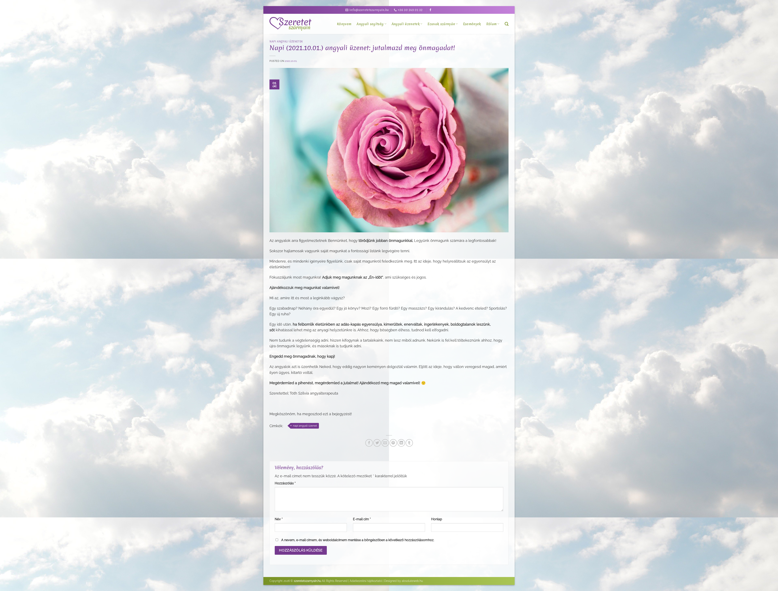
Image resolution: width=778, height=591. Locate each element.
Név (279, 519)
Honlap (436, 519)
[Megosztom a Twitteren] (377, 442)
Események (472, 24)
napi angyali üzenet (305, 425)
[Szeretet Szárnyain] (291, 24)
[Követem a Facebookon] (430, 10)
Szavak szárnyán (441, 24)
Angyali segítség (370, 24)
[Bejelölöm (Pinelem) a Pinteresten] (393, 442)
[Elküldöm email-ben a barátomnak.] (385, 442)
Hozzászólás (285, 483)
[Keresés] (507, 24)
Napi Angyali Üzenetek (286, 41)
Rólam (491, 24)
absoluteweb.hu (412, 580)
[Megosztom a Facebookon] (369, 442)
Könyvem (344, 24)
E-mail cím (362, 519)
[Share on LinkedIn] (401, 442)
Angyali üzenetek (406, 24)
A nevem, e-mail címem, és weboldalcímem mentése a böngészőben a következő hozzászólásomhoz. (357, 540)
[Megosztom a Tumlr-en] (409, 442)
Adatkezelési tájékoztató (366, 580)
